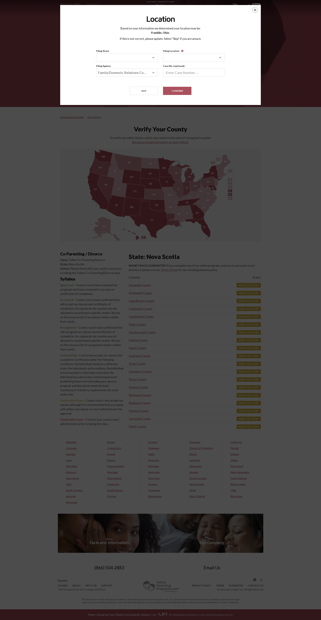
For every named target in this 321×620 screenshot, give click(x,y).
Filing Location (171, 50)
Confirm (177, 90)
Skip (143, 90)
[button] (183, 49)
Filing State (102, 50)
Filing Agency (103, 66)
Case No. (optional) (174, 66)
